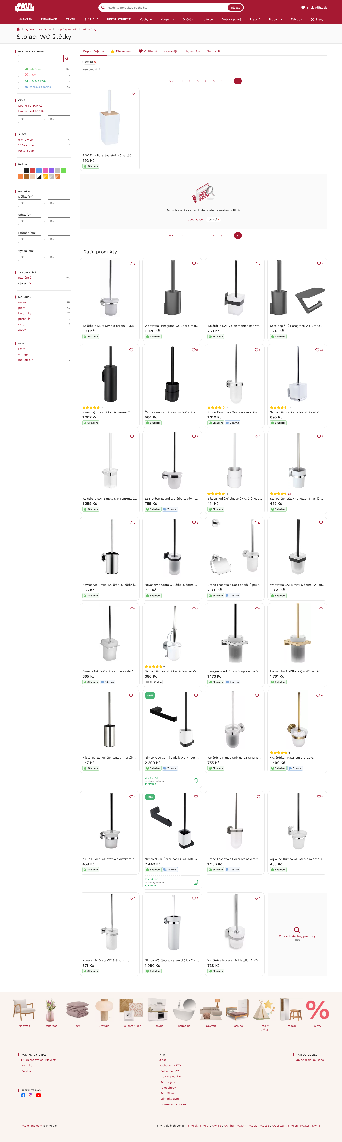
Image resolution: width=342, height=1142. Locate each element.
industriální (26, 360)
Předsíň (291, 1025)
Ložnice (238, 1025)
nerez (22, 302)
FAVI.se (264, 1125)
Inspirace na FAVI (170, 1076)
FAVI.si (316, 1125)
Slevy (317, 1025)
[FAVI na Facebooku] (23, 1095)
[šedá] (57, 170)
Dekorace (51, 1025)
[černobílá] (39, 176)
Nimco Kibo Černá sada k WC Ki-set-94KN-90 (177, 757)
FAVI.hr (241, 1125)
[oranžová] (20, 176)
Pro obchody (167, 1087)
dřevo (22, 330)
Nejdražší (213, 51)
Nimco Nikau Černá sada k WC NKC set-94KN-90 (179, 859)
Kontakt (26, 1065)
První (171, 81)
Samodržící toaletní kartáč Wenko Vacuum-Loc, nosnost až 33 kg (190, 671)
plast (21, 308)
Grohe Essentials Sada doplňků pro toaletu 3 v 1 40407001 (248, 585)
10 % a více (26, 145)
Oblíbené (150, 51)
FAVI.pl (205, 1125)
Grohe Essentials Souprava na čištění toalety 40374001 (245, 412)
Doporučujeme (93, 51)
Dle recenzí (124, 51)
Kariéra (26, 1070)
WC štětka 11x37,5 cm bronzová (291, 757)
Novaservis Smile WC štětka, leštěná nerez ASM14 (117, 585)
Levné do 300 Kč (30, 105)
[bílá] (20, 170)
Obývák (211, 1025)
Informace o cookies (172, 1104)
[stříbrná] (51, 176)
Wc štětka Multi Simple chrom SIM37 (108, 326)
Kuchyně (157, 1025)
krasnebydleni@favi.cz (40, 1059)
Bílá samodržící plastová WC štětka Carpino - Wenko (244, 498)
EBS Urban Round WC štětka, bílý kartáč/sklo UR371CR (183, 498)
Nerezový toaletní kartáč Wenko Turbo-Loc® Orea (117, 412)
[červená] (32, 170)
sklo (21, 324)
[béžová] (32, 176)
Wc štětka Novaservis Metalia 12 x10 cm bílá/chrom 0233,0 (248, 960)
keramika (24, 313)
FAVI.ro (217, 1125)
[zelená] (63, 170)
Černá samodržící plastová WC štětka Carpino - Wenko (183, 412)
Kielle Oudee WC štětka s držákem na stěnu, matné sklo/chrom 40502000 (134, 859)
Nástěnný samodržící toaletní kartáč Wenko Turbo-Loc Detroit (125, 757)
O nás (162, 1059)
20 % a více (26, 151)
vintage (23, 354)
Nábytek (24, 1025)
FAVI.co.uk (279, 1125)
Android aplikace (312, 1059)
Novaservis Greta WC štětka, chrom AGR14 (112, 960)
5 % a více (25, 139)
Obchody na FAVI (170, 1065)
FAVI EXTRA (166, 1093)
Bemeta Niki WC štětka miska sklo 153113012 (113, 671)
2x (289, 493)
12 (259, 522)
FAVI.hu (229, 1125)
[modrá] (39, 170)
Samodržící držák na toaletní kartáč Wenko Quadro (305, 498)
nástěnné (24, 277)
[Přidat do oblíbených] (133, 93)
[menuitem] (25, 19)
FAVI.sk (193, 1125)
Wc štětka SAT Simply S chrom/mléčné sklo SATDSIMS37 (122, 498)
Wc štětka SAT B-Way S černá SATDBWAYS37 (301, 585)
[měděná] (57, 176)
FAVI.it (253, 1125)
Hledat (235, 7)
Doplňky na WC (66, 29)
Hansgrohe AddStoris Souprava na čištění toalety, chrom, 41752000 (254, 671)
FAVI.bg (293, 1125)
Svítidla (104, 1025)
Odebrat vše (195, 219)
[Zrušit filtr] (30, 282)
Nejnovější (170, 51)
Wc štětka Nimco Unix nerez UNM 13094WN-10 (240, 757)
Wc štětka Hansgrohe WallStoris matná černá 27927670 (183, 326)
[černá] (26, 170)
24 (321, 350)
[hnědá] (26, 176)
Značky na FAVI (169, 1070)
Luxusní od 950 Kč (31, 111)
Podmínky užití (169, 1098)
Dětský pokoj (264, 1027)
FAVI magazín (168, 1082)
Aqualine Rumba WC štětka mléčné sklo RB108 (303, 859)
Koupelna (184, 1025)
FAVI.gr (305, 1125)
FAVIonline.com (31, 1125)
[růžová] (45, 170)
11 (134, 695)
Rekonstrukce (132, 1025)
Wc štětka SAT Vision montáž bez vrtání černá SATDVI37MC (248, 326)
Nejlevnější (192, 51)
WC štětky (90, 29)
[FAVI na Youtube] (38, 1095)
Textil (77, 1025)
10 (321, 695)
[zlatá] (45, 176)
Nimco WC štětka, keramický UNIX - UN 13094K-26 (180, 960)
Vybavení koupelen (38, 29)
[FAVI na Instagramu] (30, 1095)
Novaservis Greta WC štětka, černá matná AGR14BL (180, 585)
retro (21, 349)
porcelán (24, 319)
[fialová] (51, 170)
